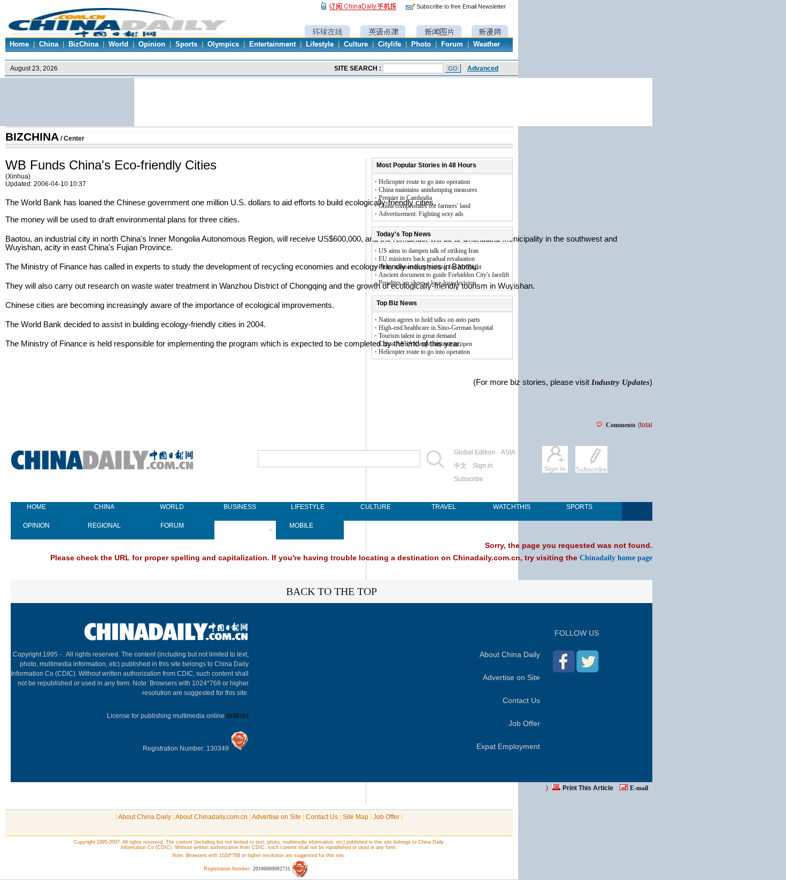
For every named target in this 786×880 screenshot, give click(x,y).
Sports (186, 44)
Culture (356, 44)
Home (19, 44)
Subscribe (468, 479)
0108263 (237, 716)
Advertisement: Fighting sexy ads (421, 214)
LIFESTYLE (308, 507)
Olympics (223, 44)
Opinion (151, 44)
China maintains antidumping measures (428, 190)
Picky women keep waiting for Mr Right (430, 267)
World (118, 44)
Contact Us (521, 700)
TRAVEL (443, 507)
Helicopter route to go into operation (424, 182)
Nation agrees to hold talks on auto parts (429, 319)
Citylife (389, 44)
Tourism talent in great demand (417, 335)
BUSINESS (240, 507)
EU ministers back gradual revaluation (427, 259)
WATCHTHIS (511, 507)
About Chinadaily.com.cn (211, 817)
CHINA (104, 507)
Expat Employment (508, 746)
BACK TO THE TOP (331, 591)
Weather (486, 44)
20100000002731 (271, 868)
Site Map (355, 817)
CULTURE (375, 507)
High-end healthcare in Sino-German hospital (436, 327)
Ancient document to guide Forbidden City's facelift (444, 275)
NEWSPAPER (239, 525)
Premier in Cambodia (405, 198)
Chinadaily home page (616, 557)
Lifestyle (320, 44)
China (48, 44)
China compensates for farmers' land (425, 206)
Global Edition (474, 452)
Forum (452, 44)
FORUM (172, 525)
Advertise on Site (511, 677)
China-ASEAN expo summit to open (425, 344)
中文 (460, 465)
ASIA (508, 452)
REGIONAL (104, 525)
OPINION (36, 525)
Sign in (483, 465)
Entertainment (272, 44)
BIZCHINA (32, 136)
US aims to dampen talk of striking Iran (429, 250)
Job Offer (524, 723)
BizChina (83, 44)
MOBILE (301, 525)
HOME (36, 507)
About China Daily (510, 654)
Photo (421, 44)
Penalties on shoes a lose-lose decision (427, 283)
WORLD (172, 507)
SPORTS (579, 507)
